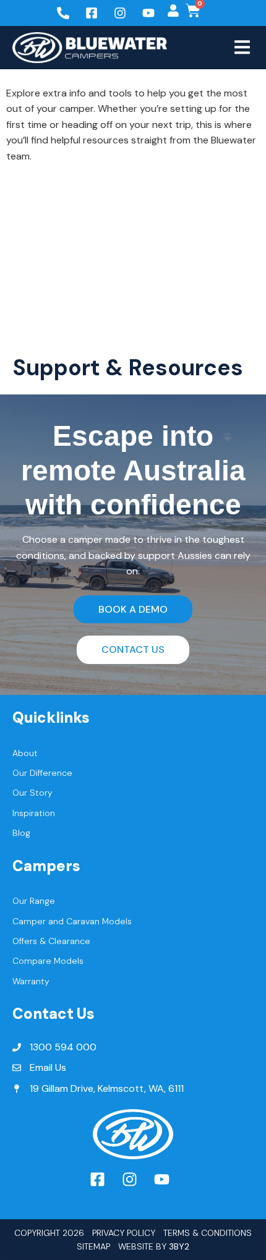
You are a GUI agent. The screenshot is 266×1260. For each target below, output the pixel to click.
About (25, 753)
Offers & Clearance (51, 941)
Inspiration (33, 813)
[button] (242, 47)
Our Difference (42, 772)
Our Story (32, 792)
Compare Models (48, 960)
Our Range (33, 900)
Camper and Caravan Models (72, 921)
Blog (21, 832)
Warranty (30, 981)
